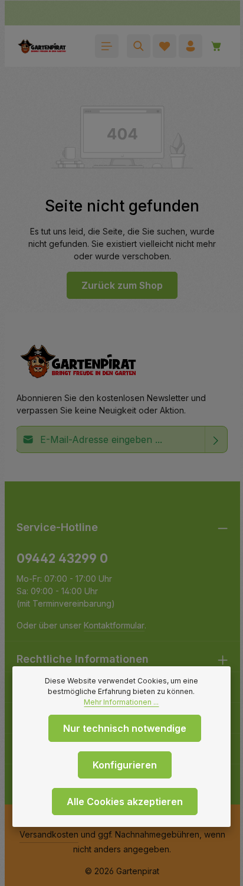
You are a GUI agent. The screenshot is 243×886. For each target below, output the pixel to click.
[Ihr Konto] (190, 46)
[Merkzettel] (164, 46)
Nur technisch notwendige (124, 728)
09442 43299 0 (62, 558)
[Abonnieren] (216, 439)
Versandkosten (48, 834)
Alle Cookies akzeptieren (125, 801)
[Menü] (107, 46)
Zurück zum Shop (122, 285)
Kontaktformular (114, 625)
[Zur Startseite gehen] (42, 46)
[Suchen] (138, 46)
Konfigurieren (125, 765)
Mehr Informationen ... (121, 702)
